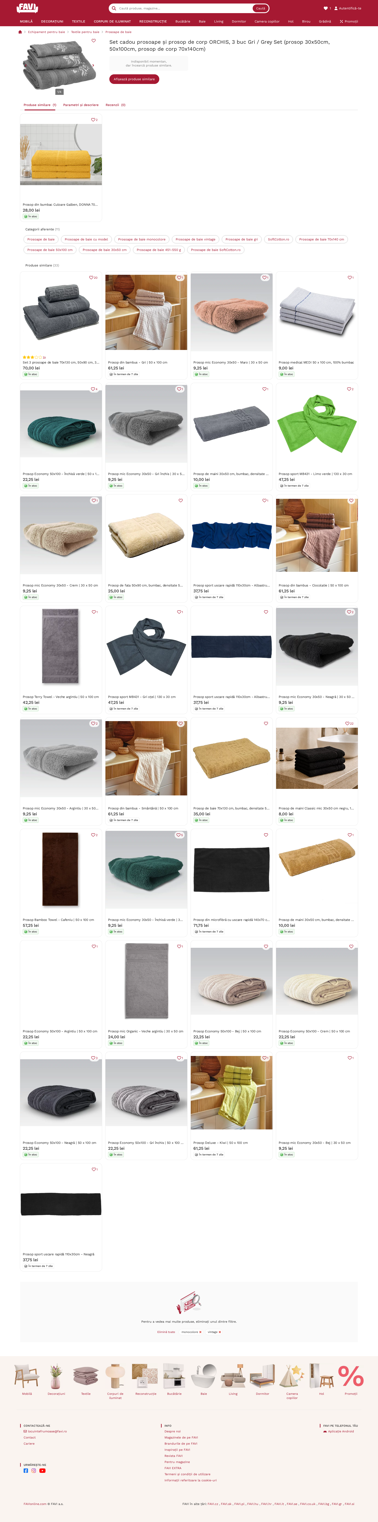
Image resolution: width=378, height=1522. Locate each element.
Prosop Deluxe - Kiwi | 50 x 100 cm (220, 1143)
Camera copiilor (292, 1396)
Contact (30, 1437)
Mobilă (27, 1393)
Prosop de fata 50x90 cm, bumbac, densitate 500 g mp (150, 585)
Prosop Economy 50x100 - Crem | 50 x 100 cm (314, 1031)
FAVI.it (280, 1504)
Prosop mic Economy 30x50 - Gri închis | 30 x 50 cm (148, 474)
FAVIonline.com (35, 1504)
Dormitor (262, 1393)
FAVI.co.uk (308, 1504)
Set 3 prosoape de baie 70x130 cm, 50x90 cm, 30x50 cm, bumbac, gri (76, 362)
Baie (204, 1393)
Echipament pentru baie (46, 32)
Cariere (29, 1443)
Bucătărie (174, 1393)
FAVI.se (292, 1504)
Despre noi (172, 1431)
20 (96, 277)
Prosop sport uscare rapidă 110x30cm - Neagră (58, 1254)
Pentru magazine (177, 1462)
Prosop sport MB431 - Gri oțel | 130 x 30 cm (141, 697)
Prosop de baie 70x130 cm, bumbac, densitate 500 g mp (236, 808)
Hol (321, 1393)
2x (44, 357)
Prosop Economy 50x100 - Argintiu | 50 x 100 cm (60, 1031)
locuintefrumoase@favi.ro (47, 1431)
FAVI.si (349, 1504)
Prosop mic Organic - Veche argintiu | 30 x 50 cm (145, 1031)
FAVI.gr (337, 1504)
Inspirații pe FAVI (177, 1449)
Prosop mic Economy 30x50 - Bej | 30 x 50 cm (314, 1143)
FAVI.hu (253, 1504)
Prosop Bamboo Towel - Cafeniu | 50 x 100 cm (58, 920)
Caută (260, 8)
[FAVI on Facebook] (26, 1470)
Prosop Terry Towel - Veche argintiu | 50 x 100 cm (61, 697)
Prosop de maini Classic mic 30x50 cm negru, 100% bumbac (325, 808)
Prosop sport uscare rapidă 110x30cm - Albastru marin (235, 697)
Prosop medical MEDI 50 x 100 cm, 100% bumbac (316, 362)
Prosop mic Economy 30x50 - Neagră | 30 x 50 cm (317, 697)
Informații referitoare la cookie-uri (190, 1480)
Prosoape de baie (118, 32)
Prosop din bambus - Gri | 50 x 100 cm (137, 362)
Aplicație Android (341, 1431)
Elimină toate (166, 1332)
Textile (86, 1393)
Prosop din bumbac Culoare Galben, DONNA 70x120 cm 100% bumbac (76, 205)
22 (352, 723)
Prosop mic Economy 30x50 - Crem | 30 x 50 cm (60, 585)
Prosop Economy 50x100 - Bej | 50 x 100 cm (227, 1031)
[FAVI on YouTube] (42, 1470)
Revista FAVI (173, 1456)
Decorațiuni (56, 1393)
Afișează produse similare (134, 79)
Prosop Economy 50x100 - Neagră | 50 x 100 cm (59, 1143)
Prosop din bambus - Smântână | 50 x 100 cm (143, 808)
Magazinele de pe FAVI (181, 1437)
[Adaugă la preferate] (93, 41)
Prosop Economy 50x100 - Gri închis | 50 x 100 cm (146, 1143)
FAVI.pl (239, 1504)
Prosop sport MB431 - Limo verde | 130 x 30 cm (315, 474)
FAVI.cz (213, 1504)
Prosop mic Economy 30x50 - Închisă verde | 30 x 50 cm (151, 920)
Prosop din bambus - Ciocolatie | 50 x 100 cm (314, 585)
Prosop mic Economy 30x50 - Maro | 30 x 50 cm (230, 362)
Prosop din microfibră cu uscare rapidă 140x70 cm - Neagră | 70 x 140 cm (249, 920)
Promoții (351, 1393)
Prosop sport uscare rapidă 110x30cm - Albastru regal (234, 585)
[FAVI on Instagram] (34, 1470)
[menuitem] (26, 21)
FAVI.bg (324, 1504)
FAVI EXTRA (172, 1468)
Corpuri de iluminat (115, 1396)
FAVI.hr (267, 1504)
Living (233, 1393)
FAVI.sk (227, 1504)
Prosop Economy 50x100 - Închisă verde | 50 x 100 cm (64, 474)
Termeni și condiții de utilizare (187, 1474)
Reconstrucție (145, 1393)
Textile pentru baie (85, 32)
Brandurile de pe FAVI (180, 1443)
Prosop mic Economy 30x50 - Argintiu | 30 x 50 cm (62, 808)
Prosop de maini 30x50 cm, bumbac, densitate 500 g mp (236, 474)
